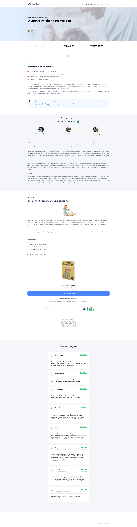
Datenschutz (104, 523)
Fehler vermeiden (87, 4)
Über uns (96, 4)
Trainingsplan (104, 4)
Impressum (97, 523)
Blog (108, 523)
